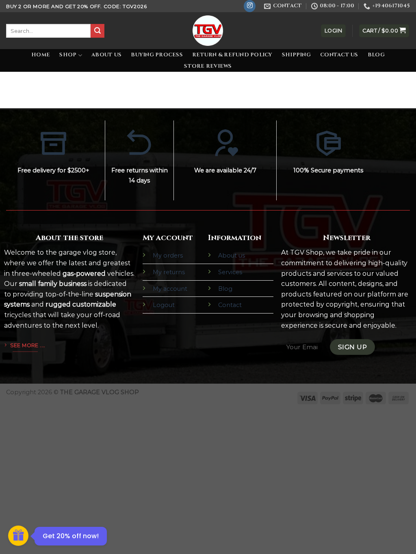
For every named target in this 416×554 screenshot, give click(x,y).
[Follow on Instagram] (250, 6)
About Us (106, 55)
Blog (376, 55)
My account (170, 288)
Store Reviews (208, 66)
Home (40, 55)
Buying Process (157, 55)
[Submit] (97, 31)
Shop (67, 55)
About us (231, 255)
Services (230, 272)
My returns (169, 272)
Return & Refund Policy (232, 55)
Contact (230, 305)
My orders (168, 255)
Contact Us (339, 55)
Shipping (296, 55)
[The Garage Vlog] (208, 30)
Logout (164, 305)
